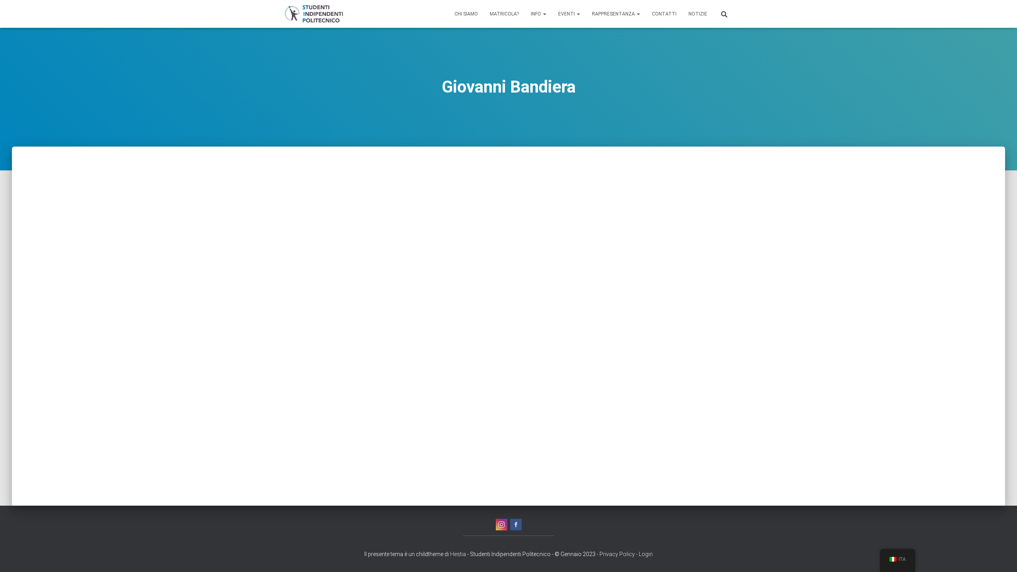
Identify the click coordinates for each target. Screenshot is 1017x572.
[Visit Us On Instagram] (501, 524)
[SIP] (313, 14)
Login (646, 554)
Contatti (664, 14)
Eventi (567, 14)
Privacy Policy (617, 554)
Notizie (697, 14)
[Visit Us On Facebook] (515, 524)
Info (536, 14)
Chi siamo (466, 14)
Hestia (458, 554)
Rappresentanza (614, 14)
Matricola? (504, 14)
